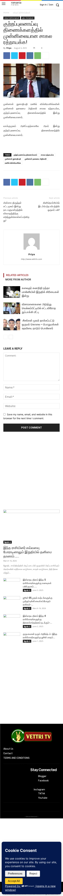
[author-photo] (32, 249)
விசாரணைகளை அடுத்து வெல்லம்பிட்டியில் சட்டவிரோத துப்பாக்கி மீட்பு (39, 308)
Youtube (42, 797)
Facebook (43, 780)
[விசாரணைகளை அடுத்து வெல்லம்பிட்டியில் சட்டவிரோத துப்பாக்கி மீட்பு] (11, 308)
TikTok (41, 793)
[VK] (30, 55)
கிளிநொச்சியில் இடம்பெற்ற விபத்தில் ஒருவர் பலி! (49, 206)
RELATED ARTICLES (17, 275)
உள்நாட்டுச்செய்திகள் (21, 12)
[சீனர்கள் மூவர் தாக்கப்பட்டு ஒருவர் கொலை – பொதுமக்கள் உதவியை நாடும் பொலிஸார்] (11, 324)
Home (6, 12)
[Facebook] (6, 55)
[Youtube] (32, 798)
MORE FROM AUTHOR (18, 279)
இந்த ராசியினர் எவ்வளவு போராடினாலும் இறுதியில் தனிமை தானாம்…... (27, 552)
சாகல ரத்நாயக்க (47, 154)
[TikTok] (32, 793)
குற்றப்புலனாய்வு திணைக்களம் (25, 154)
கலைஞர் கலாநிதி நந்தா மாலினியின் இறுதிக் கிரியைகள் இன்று (40, 291)
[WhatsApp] (37, 55)
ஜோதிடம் (7, 542)
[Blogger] (32, 776)
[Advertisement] (31, 471)
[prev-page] (5, 337)
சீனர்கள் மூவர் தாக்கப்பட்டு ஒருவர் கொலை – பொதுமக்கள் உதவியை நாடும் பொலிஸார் (40, 324)
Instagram (39, 789)
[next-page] (11, 337)
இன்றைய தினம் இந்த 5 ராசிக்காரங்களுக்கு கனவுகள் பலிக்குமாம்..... (37, 583)
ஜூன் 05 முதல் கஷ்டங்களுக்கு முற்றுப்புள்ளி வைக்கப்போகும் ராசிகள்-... (37, 601)
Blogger (42, 776)
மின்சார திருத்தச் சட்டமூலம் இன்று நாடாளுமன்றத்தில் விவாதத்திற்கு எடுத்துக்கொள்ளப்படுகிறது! (16, 211)
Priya (8, 48)
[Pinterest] (22, 55)
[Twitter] (14, 55)
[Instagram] (32, 785)
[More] (45, 55)
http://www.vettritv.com (31, 259)
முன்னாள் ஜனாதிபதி (13, 159)
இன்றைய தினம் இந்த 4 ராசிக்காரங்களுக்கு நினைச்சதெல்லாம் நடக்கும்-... (37, 619)
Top (6, 296)
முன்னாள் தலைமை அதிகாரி (36, 159)
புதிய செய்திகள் (27, 18)
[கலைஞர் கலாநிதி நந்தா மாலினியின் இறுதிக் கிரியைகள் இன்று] (11, 292)
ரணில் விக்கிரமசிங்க (13, 163)
